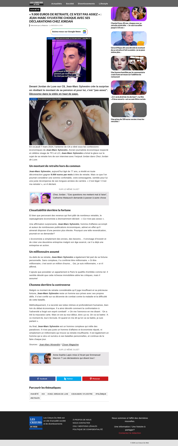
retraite (35, 398)
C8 (43, 394)
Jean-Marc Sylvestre (82, 394)
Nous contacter (81, 423)
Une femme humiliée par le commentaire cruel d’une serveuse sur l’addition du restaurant (128, 74)
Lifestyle (103, 4)
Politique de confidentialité (88, 429)
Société (70, 4)
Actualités (56, 4)
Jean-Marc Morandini (49, 344)
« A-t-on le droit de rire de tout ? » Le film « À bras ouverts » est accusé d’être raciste (128, 98)
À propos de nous (82, 420)
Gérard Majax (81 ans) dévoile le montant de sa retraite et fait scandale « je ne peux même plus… (128, 50)
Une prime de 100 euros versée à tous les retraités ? (127, 120)
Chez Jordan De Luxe (58, 394)
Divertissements (86, 4)
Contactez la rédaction (130, 433)
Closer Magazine (70, 344)
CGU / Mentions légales (85, 426)
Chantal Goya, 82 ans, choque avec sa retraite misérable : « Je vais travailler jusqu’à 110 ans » (126, 25)
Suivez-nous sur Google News (66, 32)
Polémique (101, 394)
